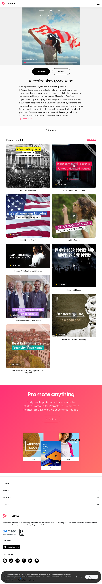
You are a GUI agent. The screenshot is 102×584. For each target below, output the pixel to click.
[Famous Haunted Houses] (74, 166)
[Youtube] (17, 561)
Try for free (51, 419)
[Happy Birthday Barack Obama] (28, 256)
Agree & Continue (91, 577)
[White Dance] (74, 216)
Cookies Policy (19, 579)
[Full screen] (76, 58)
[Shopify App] (51, 547)
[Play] (51, 36)
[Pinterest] (37, 561)
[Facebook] (9, 532)
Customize (41, 71)
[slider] (25, 62)
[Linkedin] (30, 561)
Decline (79, 577)
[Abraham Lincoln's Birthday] (74, 315)
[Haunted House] (74, 265)
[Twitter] (24, 561)
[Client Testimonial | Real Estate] (28, 296)
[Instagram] (21, 532)
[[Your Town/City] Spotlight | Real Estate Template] (28, 346)
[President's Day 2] (28, 216)
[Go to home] (9, 4)
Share (61, 71)
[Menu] (98, 3)
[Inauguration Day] (28, 166)
